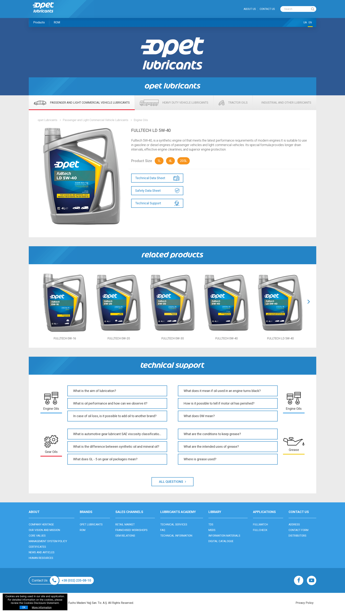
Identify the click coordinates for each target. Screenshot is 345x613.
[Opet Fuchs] (47, 14)
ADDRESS (294, 524)
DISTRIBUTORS (297, 535)
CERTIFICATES (37, 546)
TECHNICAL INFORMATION (176, 535)
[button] (309, 305)
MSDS (211, 530)
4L (170, 161)
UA (305, 22)
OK (23, 607)
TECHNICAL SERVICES (173, 524)
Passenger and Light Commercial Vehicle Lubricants (95, 120)
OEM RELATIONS (125, 535)
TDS (210, 524)
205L (183, 161)
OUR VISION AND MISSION (44, 530)
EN (310, 22)
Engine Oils (141, 120)
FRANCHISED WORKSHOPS (131, 530)
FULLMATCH (260, 524)
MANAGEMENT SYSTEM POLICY (48, 541)
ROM (57, 22)
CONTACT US (267, 9)
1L (159, 161)
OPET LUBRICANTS (91, 524)
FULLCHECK (260, 530)
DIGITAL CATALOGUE (220, 541)
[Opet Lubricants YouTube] (311, 580)
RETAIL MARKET (125, 524)
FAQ (162, 530)
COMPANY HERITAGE (41, 524)
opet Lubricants (47, 120)
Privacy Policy (305, 603)
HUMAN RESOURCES (41, 558)
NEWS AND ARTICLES (41, 552)
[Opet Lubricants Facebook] (298, 580)
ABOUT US (250, 9)
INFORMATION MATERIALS (224, 535)
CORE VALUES (37, 535)
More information (42, 607)
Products (39, 22)
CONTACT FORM (298, 530)
